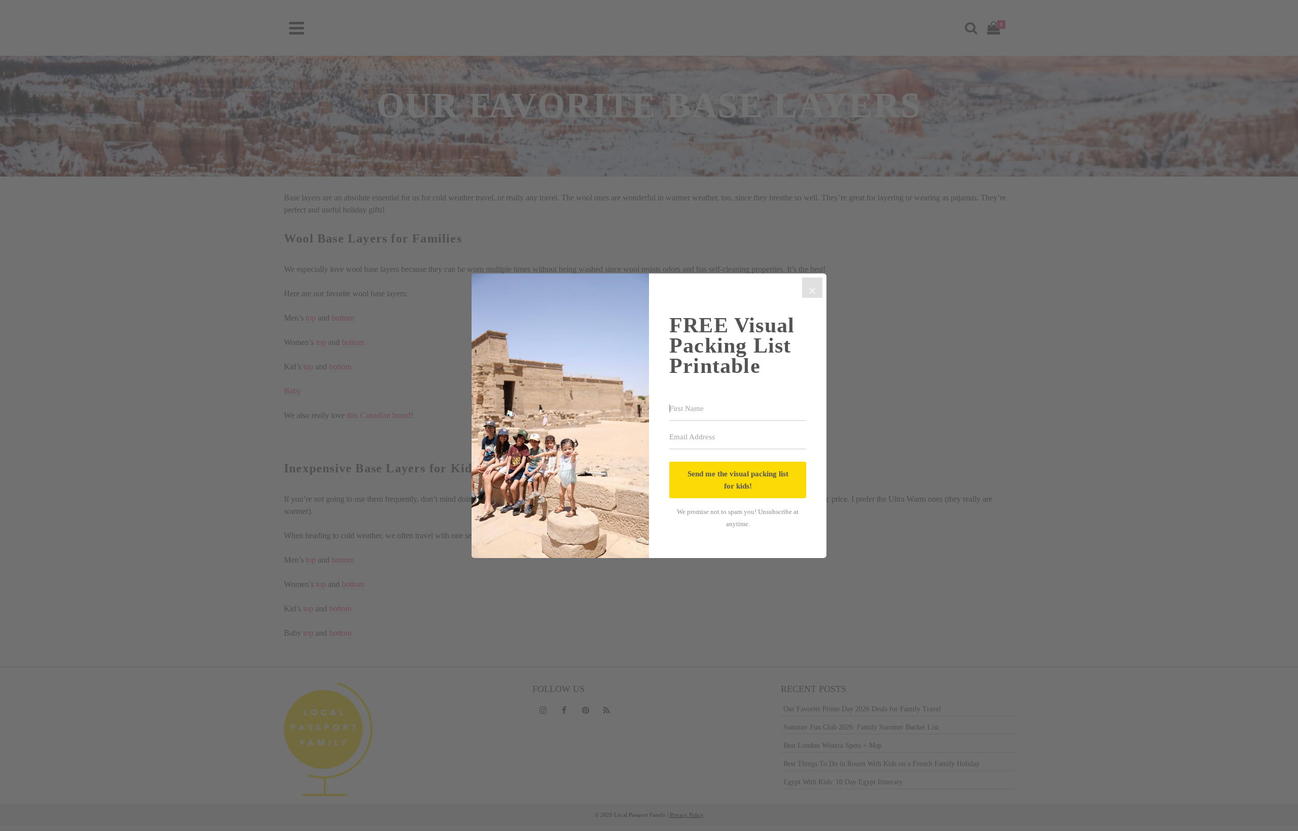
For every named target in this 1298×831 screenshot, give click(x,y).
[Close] (812, 288)
